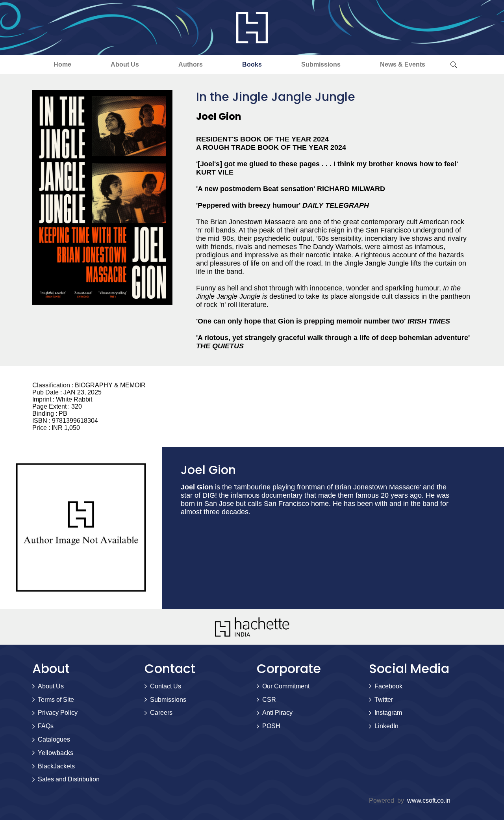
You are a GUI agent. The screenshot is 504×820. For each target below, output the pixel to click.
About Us (125, 64)
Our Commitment (285, 686)
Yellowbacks (55, 752)
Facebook (388, 686)
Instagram (388, 712)
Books (252, 64)
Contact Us (165, 686)
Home (62, 64)
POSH (271, 726)
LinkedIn (386, 726)
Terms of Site (56, 699)
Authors (190, 64)
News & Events (402, 64)
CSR (269, 699)
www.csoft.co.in (428, 800)
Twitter (383, 699)
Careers (161, 712)
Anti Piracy (277, 712)
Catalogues (54, 739)
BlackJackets (56, 766)
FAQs (46, 726)
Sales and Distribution (69, 779)
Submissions (321, 64)
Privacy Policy (58, 712)
